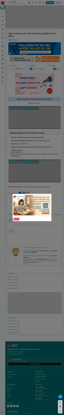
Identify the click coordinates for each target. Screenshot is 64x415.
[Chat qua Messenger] (60, 396)
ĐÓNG (17, 219)
